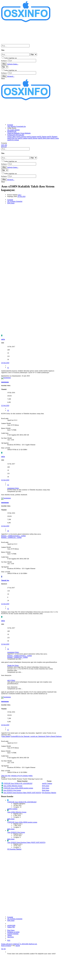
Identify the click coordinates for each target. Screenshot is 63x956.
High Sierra (45, 786)
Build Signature (6, 945)
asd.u (19, 195)
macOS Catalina (47, 783)
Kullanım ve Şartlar (13, 932)
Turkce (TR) (11, 927)
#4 (8, 531)
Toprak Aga (5, 580)
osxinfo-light (11, 925)
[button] (3, 78)
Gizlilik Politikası (13, 933)
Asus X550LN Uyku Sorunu (12, 790)
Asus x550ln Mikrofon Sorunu (12, 786)
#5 (8, 608)
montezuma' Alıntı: (13, 488)
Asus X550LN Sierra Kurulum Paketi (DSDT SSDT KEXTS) (22, 792)
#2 (8, 410)
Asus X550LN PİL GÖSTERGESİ (17, 783)
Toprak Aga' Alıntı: (13, 665)
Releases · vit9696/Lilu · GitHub (11, 537)
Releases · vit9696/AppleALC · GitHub (13, 536)
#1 (8, 367)
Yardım (9, 935)
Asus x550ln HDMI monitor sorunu (18, 788)
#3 (8, 485)
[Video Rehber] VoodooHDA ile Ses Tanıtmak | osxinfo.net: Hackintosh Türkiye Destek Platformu (31, 736)
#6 (8, 649)
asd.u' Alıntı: (11, 680)
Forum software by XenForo (19, 944)
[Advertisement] (31, 237)
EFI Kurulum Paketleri (49, 792)
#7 (8, 730)
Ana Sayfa (10, 937)
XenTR (17, 945)
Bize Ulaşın (11, 930)
